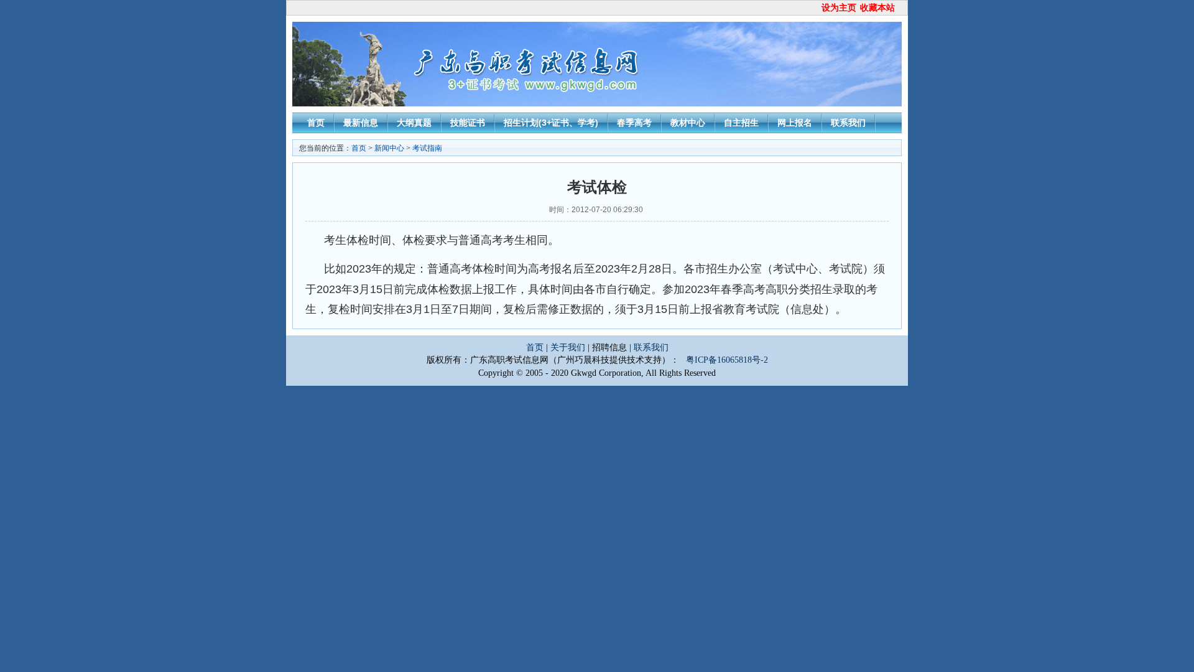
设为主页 (838, 7)
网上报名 (794, 123)
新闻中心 (389, 148)
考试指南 (427, 148)
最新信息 (360, 123)
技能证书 (467, 123)
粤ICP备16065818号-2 (727, 360)
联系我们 (848, 123)
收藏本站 (877, 7)
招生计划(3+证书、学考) (551, 123)
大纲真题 (414, 123)
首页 (316, 123)
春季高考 (634, 123)
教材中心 (687, 123)
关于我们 (569, 347)
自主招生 (741, 123)
